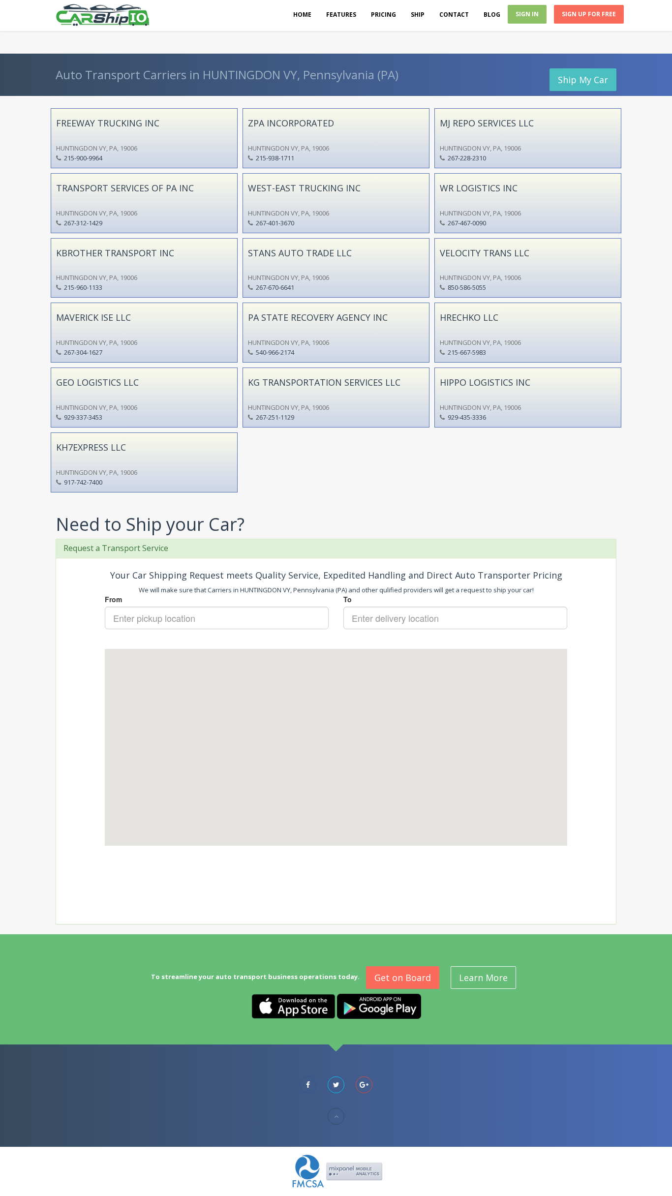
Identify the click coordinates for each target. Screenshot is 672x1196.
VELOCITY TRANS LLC (484, 253)
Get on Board (402, 977)
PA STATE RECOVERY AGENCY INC (318, 317)
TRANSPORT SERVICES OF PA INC (125, 188)
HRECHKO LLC (469, 317)
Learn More (483, 977)
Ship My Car (583, 80)
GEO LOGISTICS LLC (97, 382)
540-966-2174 (275, 352)
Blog (492, 14)
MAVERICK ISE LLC (93, 317)
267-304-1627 (83, 352)
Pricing (383, 14)
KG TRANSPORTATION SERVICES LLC (324, 382)
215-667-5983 (467, 352)
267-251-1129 (275, 417)
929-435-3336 (467, 417)
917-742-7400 (83, 482)
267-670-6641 (275, 287)
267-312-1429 (83, 222)
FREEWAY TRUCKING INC (107, 123)
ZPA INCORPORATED (291, 123)
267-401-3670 (275, 222)
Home (302, 14)
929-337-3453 (83, 417)
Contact (454, 14)
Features (341, 14)
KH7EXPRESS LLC (91, 447)
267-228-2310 (467, 157)
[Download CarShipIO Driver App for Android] (379, 1005)
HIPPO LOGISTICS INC (485, 382)
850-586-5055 (467, 287)
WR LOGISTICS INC (479, 188)
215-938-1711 (275, 157)
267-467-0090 (467, 222)
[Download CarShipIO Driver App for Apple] (293, 1005)
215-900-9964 (83, 157)
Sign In (527, 14)
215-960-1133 (83, 287)
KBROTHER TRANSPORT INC (115, 253)
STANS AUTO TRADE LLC (300, 253)
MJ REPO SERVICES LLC (487, 123)
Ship (418, 14)
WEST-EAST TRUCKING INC (304, 188)
